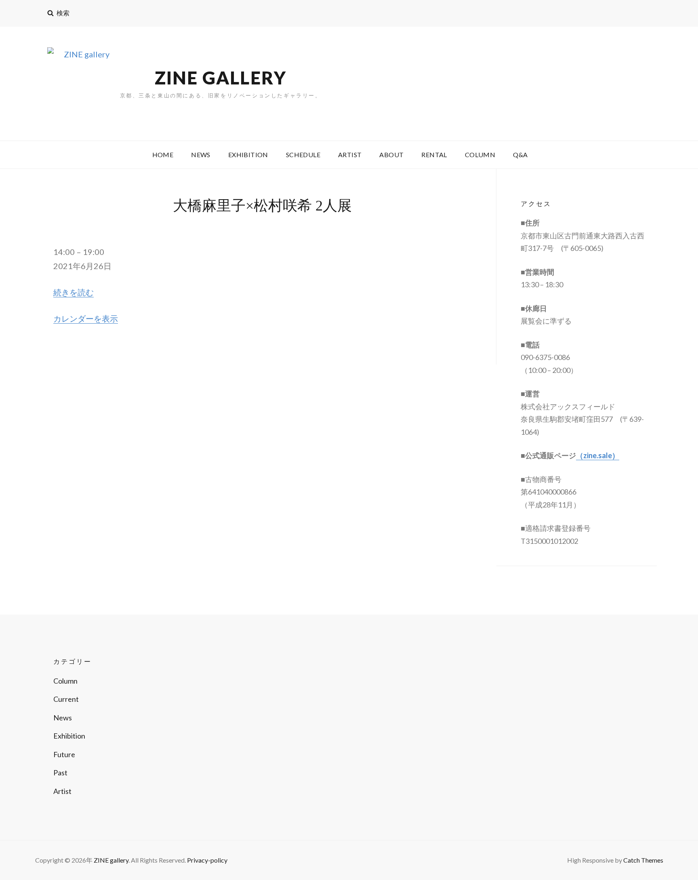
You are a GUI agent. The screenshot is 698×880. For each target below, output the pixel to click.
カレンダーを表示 (85, 318)
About (391, 154)
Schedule (303, 154)
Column (480, 154)
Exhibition (248, 154)
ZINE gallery (220, 77)
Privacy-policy (207, 860)
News (200, 154)
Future (64, 754)
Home (163, 154)
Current (66, 699)
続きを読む (73, 292)
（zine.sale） (597, 455)
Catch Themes (643, 860)
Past (60, 772)
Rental (434, 154)
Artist (350, 154)
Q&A (520, 154)
